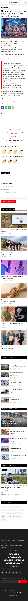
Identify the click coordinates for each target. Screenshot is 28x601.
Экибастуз (20, 510)
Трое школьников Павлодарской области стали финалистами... (12, 253)
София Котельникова (5, 98)
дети (3, 513)
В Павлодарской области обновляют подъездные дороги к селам (18, 391)
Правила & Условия (13, 595)
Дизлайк (9, 156)
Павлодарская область (14, 506)
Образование (4, 7)
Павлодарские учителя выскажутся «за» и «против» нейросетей (12, 277)
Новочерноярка (12, 116)
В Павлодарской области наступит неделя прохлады (14, 132)
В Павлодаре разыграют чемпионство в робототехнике (12, 324)
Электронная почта (6, 183)
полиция (4, 510)
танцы (3, 119)
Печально (9, 165)
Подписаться (22, 582)
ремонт (8, 513)
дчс (14, 516)
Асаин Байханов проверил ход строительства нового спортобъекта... (17, 399)
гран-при (22, 119)
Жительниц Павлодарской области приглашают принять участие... (17, 431)
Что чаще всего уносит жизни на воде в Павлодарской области (18, 456)
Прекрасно (15, 156)
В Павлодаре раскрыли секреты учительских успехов (13, 230)
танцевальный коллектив (12, 119)
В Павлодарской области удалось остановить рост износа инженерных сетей (14, 139)
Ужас (4, 165)
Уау (15, 165)
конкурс (20, 116)
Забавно (20, 156)
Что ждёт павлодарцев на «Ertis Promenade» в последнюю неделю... (18, 440)
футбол (9, 516)
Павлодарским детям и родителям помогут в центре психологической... (13, 300)
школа (3, 519)
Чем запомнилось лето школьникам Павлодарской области (16, 448)
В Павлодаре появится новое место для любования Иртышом (18, 365)
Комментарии (5, 173)
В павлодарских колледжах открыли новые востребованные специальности (18, 374)
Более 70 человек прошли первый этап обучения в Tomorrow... (16, 382)
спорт (9, 510)
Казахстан (14, 513)
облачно (19, 516)
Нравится (4, 156)
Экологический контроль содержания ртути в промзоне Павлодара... (14, 487)
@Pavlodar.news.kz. (6, 45)
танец (3, 121)
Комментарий (5, 189)
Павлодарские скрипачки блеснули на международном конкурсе (11, 347)
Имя (2, 177)
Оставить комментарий (8, 201)
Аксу (20, 513)
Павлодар (4, 116)
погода (14, 510)
